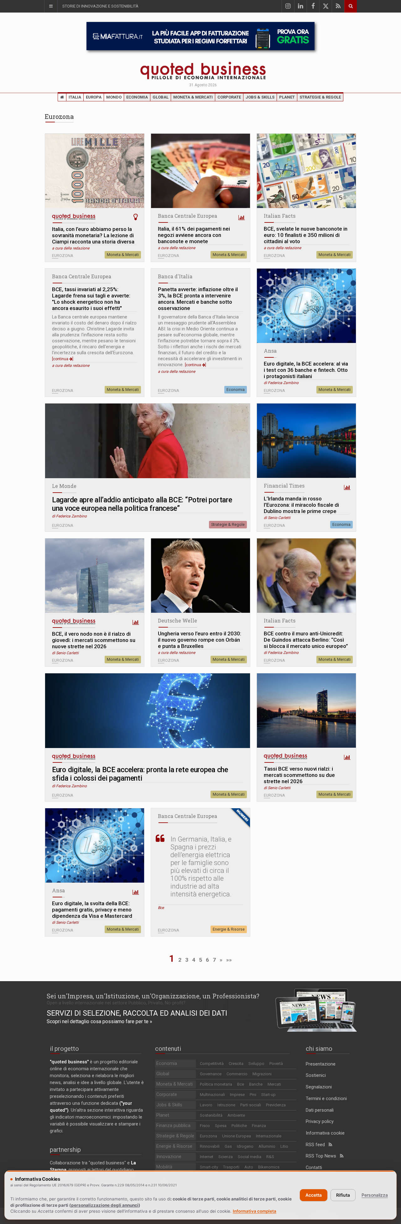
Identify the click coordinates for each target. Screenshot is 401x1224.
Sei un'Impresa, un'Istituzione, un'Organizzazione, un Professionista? (153, 996)
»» (229, 960)
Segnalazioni (319, 1087)
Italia (75, 97)
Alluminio (266, 1146)
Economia (137, 97)
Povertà (276, 1063)
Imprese (237, 1094)
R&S (270, 1156)
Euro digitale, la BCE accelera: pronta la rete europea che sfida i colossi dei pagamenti (140, 774)
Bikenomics (268, 1167)
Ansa (270, 350)
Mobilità (164, 1167)
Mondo (114, 97)
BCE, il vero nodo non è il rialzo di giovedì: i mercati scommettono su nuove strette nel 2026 (93, 640)
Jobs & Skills (260, 97)
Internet (206, 1156)
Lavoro (206, 1105)
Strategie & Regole (320, 97)
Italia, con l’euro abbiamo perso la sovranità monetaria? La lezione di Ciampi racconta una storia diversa (93, 235)
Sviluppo (256, 1063)
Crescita (236, 1063)
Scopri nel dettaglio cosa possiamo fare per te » (99, 1021)
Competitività (212, 1063)
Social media (249, 1156)
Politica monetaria (216, 1084)
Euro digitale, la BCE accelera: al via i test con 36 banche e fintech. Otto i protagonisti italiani (306, 370)
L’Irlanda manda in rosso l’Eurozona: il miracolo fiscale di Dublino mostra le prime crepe (301, 504)
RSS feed (317, 1144)
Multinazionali (212, 1094)
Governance (210, 1074)
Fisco (205, 1125)
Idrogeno (245, 1146)
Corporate (229, 97)
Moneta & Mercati (193, 97)
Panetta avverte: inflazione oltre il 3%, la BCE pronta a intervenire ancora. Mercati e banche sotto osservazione (198, 298)
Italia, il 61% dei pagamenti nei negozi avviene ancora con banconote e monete (194, 235)
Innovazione (168, 1156)
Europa (94, 97)
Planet (287, 97)
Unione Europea (236, 1136)
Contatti (314, 1167)
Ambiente (236, 1115)
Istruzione (226, 1105)
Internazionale (268, 1136)
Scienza (225, 1156)
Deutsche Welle (177, 620)
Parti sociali (250, 1105)
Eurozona (208, 1136)
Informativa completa (254, 1211)
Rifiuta (343, 1195)
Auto (248, 1167)
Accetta (313, 1195)
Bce (240, 1084)
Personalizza (375, 1195)
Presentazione (321, 1064)
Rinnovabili (210, 1146)
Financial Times (284, 485)
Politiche (239, 1125)
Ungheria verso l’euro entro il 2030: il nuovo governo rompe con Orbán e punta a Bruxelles (199, 639)
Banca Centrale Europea (187, 215)
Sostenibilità (211, 1115)
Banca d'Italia (175, 276)
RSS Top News (323, 1156)
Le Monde (64, 486)
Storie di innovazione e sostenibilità (100, 6)
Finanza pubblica (173, 1125)
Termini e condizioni (326, 1098)
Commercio (237, 1074)
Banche (256, 1084)
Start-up (268, 1094)
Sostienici (316, 1075)
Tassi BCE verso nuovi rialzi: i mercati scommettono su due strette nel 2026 (299, 775)
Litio (284, 1146)
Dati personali (320, 1110)
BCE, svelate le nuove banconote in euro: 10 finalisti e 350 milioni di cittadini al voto (305, 235)
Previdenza (276, 1105)
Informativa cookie (325, 1133)
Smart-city (209, 1167)
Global (161, 97)
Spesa (221, 1125)
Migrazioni (262, 1074)
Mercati (274, 1084)
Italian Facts (279, 215)
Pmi (253, 1094)
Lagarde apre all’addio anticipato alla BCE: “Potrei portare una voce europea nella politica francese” (142, 504)
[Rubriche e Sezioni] (50, 6)
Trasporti (231, 1167)
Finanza (259, 1125)
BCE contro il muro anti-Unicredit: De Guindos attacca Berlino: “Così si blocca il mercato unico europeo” (306, 639)
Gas (228, 1146)
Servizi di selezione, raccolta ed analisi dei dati (137, 1013)
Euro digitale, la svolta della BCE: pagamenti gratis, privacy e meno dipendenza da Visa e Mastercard (92, 909)
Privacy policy (320, 1121)
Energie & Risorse (229, 929)
